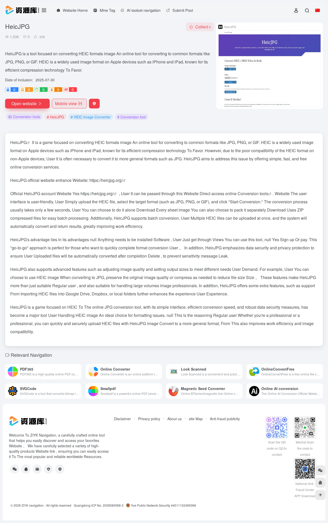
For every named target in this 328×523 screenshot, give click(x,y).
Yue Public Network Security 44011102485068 (163, 505)
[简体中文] (317, 10)
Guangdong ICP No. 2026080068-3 (99, 505)
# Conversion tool (131, 116)
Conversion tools (26, 116)
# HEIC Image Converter (91, 116)
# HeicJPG (55, 116)
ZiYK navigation (33, 505)
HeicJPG (18, 142)
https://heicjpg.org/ (105, 180)
